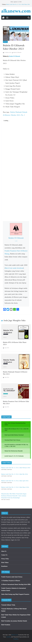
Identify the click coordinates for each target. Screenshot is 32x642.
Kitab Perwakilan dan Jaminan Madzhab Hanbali (14, 621)
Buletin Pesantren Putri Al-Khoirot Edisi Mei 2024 (16, 402)
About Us (3, 551)
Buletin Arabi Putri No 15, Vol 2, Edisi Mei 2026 (14, 474)
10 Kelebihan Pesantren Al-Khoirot (10, 581)
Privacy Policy (5, 559)
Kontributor (4, 566)
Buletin (5, 42)
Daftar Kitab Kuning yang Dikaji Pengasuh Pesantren (15, 594)
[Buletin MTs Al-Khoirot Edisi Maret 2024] (16, 325)
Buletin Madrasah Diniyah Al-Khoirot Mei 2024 (15, 373)
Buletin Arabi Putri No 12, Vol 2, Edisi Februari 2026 (15, 468)
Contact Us (4, 555)
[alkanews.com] (3, 18)
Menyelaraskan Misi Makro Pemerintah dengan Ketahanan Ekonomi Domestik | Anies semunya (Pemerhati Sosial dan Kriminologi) (13, 496)
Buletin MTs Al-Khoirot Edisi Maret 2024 (14, 343)
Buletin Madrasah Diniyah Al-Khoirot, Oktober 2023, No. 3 (15, 114)
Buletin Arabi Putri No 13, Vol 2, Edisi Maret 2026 (18, 4)
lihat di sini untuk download (14, 268)
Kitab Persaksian (5, 625)
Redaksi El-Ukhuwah (17, 52)
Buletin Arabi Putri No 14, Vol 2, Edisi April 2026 (14, 481)
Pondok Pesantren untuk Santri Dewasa (11, 577)
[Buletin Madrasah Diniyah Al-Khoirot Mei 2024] (16, 355)
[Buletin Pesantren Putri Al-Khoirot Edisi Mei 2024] (16, 384)
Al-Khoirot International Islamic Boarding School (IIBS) (16, 584)
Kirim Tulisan (4, 562)
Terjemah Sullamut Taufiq (8, 605)
